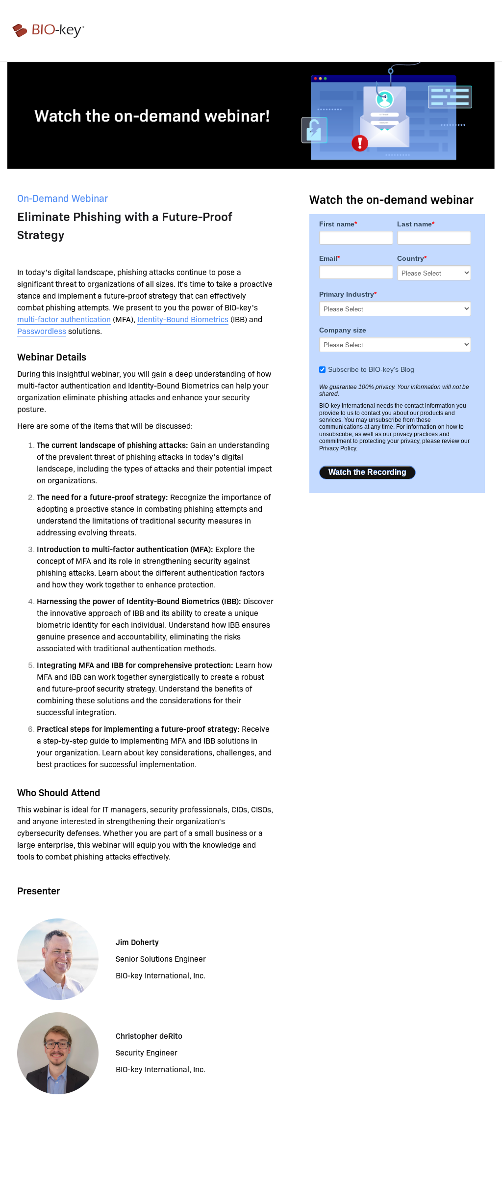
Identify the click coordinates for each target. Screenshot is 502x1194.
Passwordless (41, 330)
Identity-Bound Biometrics (182, 318)
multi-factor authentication (64, 318)
